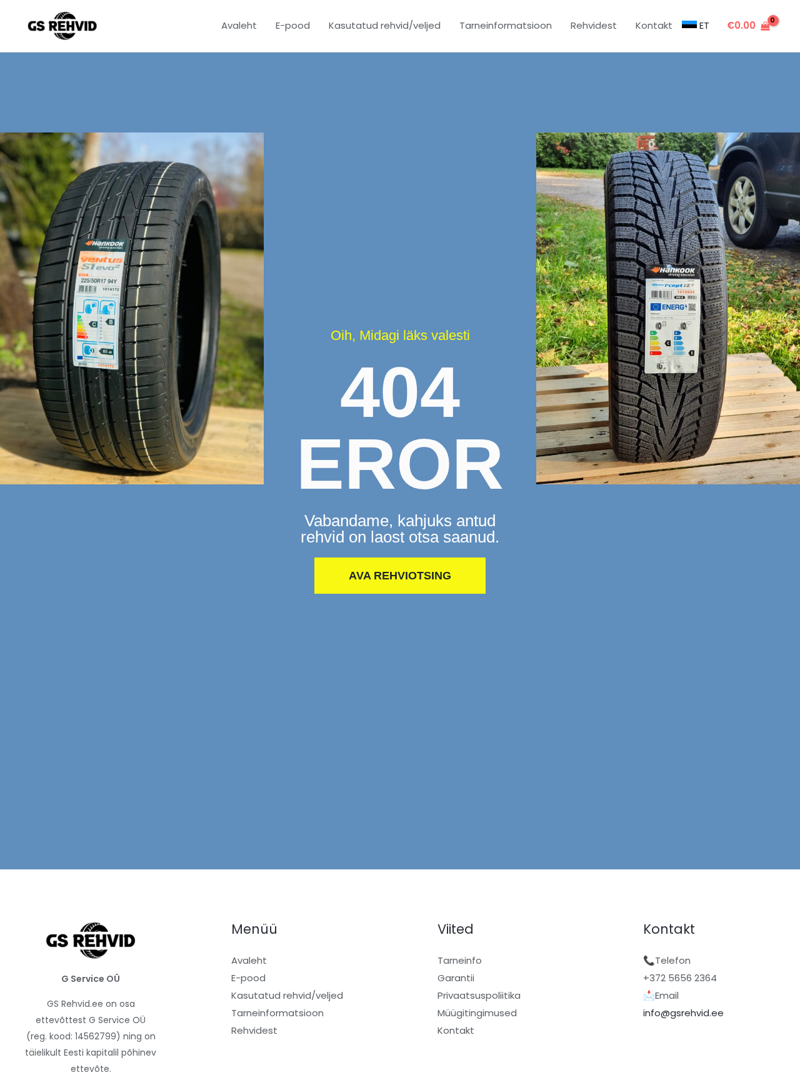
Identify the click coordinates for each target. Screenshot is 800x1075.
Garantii (456, 977)
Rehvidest (254, 1030)
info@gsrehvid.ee (683, 1012)
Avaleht (249, 960)
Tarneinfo (460, 960)
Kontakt (456, 1030)
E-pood (248, 977)
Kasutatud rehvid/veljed (287, 995)
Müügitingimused (477, 1012)
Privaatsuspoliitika (479, 995)
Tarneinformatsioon (277, 1012)
